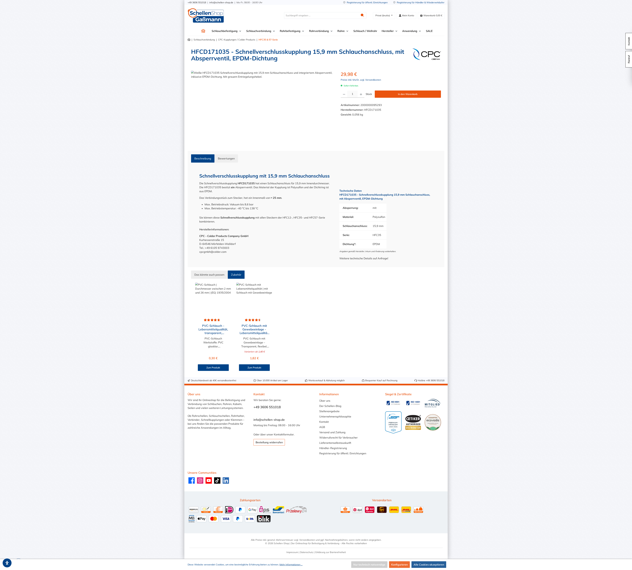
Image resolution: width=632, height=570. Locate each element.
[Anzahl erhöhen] (361, 94)
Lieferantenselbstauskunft (335, 442)
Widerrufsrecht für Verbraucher (338, 437)
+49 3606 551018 (197, 2)
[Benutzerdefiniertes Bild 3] (433, 403)
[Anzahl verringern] (344, 94)
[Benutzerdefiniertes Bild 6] (433, 422)
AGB (322, 427)
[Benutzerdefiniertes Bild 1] (393, 403)
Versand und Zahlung (332, 432)
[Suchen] (362, 15)
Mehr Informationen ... (291, 564)
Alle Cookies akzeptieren (429, 564)
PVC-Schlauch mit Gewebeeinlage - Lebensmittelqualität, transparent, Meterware (254, 329)
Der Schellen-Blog (330, 406)
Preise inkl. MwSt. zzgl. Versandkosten (361, 79)
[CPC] (426, 56)
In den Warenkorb (408, 94)
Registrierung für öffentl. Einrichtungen (367, 2)
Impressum (292, 552)
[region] (262, 106)
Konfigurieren (399, 564)
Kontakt (324, 421)
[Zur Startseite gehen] (206, 15)
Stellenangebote (329, 411)
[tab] (202, 158)
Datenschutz (306, 552)
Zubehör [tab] (236, 274)
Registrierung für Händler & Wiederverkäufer (420, 2)
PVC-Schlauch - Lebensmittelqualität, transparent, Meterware (213, 329)
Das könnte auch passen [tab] (209, 274)
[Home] (203, 31)
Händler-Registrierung (333, 448)
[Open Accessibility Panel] (7, 563)
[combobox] (321, 15)
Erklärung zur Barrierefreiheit (330, 552)
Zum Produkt (213, 367)
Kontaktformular (284, 434)
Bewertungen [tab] (226, 158)
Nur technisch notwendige (369, 564)
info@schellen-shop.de (221, 2)
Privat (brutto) (383, 15)
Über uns (324, 400)
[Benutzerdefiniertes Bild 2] (413, 403)
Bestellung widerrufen (269, 442)
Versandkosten (307, 539)
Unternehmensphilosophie (335, 416)
